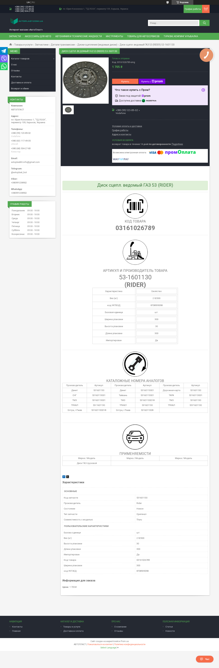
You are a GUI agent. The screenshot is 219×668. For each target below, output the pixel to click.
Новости (170, 631)
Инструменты (114, 36)
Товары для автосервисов (143, 36)
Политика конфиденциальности (129, 644)
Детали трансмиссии (63, 44)
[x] (67, 477)
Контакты (16, 76)
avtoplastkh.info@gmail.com (25, 162)
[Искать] (204, 23)
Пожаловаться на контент (100, 644)
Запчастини (41, 44)
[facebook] (63, 477)
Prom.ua (125, 641)
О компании (120, 626)
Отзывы (15, 70)
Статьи (169, 626)
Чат (207, 659)
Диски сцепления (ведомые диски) (97, 44)
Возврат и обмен (20, 88)
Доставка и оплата (21, 82)
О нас (14, 64)
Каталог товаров (20, 58)
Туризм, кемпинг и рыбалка (181, 36)
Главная (16, 631)
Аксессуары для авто (38, 36)
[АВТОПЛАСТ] (26, 21)
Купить (125, 81)
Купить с (146, 81)
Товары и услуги (23, 44)
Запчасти (15, 36)
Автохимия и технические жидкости (78, 36)
